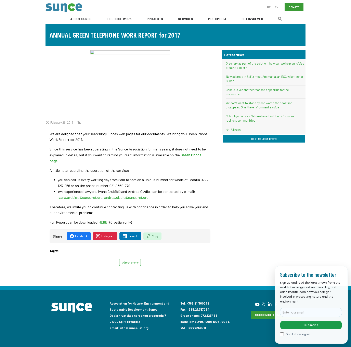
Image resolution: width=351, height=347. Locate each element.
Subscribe (311, 325)
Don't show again (298, 334)
